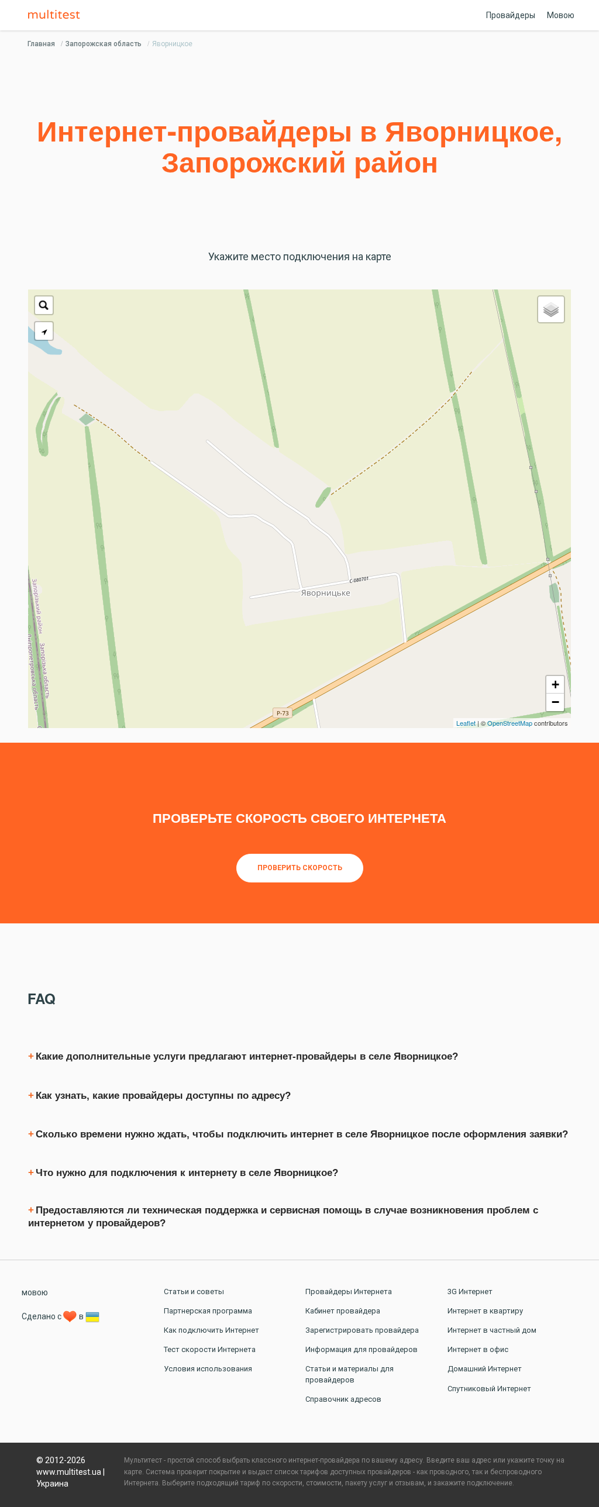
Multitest (56, 15)
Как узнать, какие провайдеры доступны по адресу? (163, 1095)
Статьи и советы (194, 1291)
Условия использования (208, 1368)
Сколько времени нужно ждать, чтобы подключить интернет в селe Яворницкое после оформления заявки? (302, 1134)
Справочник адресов (343, 1399)
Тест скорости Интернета (210, 1349)
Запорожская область (104, 44)
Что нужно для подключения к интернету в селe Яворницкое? (187, 1172)
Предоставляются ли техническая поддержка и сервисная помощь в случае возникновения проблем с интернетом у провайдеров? (283, 1217)
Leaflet (466, 722)
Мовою (560, 15)
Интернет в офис (477, 1349)
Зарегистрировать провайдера (362, 1330)
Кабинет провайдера (342, 1310)
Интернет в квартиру (485, 1310)
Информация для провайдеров (361, 1349)
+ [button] (555, 684)
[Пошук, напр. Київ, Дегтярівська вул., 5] (44, 305)
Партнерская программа (208, 1310)
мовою (35, 1292)
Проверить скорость (299, 868)
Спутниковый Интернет (489, 1388)
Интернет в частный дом (491, 1330)
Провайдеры (510, 15)
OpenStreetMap (509, 722)
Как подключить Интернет (211, 1330)
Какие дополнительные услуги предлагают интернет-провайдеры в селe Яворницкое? (247, 1056)
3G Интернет (470, 1291)
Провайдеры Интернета (348, 1291)
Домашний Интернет (484, 1368)
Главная (41, 44)
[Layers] (551, 309)
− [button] (555, 702)
